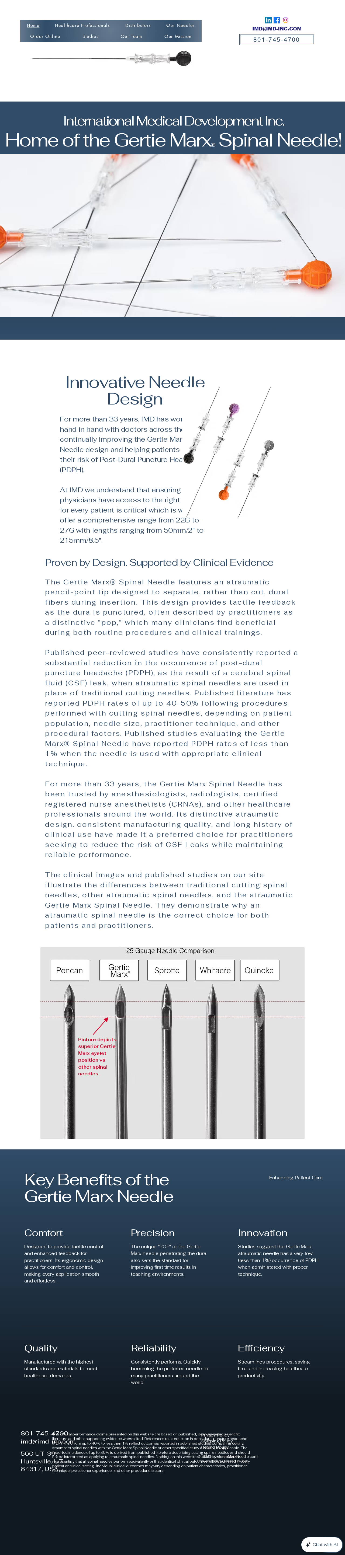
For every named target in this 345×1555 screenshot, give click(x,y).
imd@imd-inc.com (48, 1441)
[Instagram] (285, 20)
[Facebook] (277, 20)
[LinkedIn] (268, 20)
